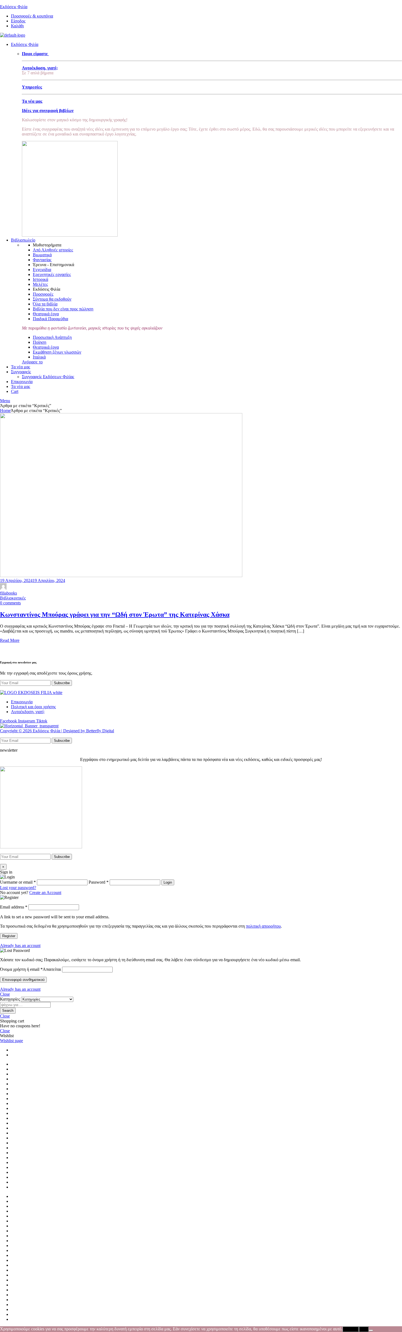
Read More (9, 640)
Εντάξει (351, 1329)
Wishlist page (11, 1040)
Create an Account (45, 892)
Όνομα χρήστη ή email (30, 969)
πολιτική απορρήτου (263, 926)
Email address (13, 907)
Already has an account (20, 945)
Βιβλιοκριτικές (13, 598)
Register (8, 936)
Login (168, 882)
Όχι (363, 1329)
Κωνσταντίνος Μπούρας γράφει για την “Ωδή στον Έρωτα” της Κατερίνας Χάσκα (114, 614)
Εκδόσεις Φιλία (13, 6)
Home (5, 410)
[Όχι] (371, 1330)
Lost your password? (18, 887)
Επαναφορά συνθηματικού (23, 980)
